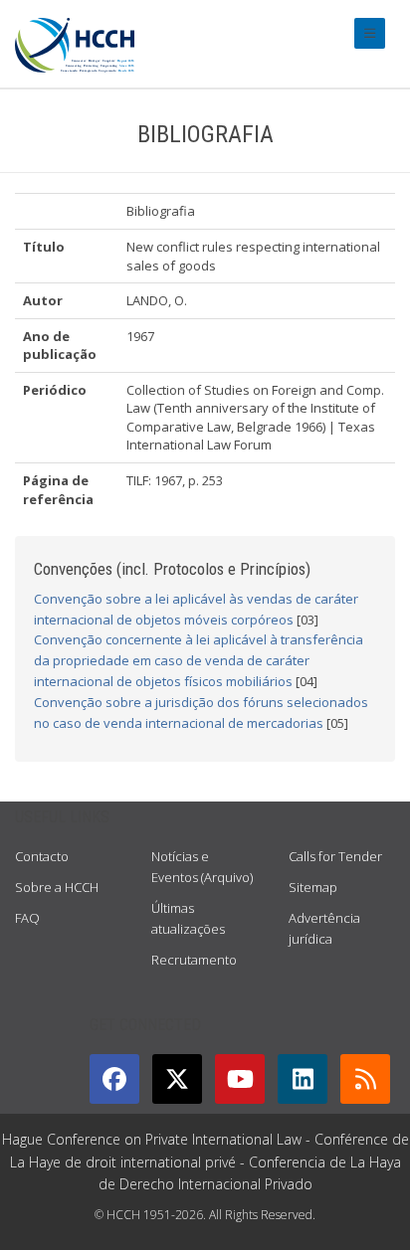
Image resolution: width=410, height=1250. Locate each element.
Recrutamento (194, 960)
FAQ (27, 918)
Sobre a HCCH (57, 887)
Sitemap (313, 887)
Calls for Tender (335, 856)
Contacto (42, 856)
